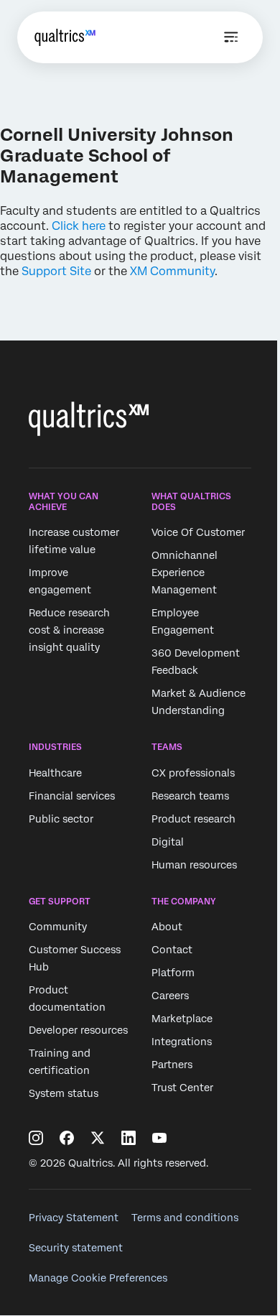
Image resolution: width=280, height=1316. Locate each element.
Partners (171, 1064)
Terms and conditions (184, 1217)
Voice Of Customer (198, 532)
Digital (167, 842)
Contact (171, 949)
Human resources (194, 865)
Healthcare (55, 773)
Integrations (181, 1041)
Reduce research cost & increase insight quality (69, 630)
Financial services (72, 796)
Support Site (56, 271)
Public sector (61, 819)
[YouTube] (159, 1138)
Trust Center (182, 1087)
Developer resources (78, 1030)
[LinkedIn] (128, 1138)
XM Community (172, 271)
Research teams (190, 796)
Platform (173, 972)
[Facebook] (67, 1138)
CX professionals (193, 773)
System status (63, 1093)
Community (58, 926)
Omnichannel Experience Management (184, 573)
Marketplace (182, 1018)
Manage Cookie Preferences (98, 1278)
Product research (193, 819)
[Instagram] (36, 1138)
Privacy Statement (73, 1217)
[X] (97, 1138)
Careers (170, 995)
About (166, 926)
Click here (79, 226)
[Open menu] (231, 37)
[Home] (64, 37)
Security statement (76, 1248)
